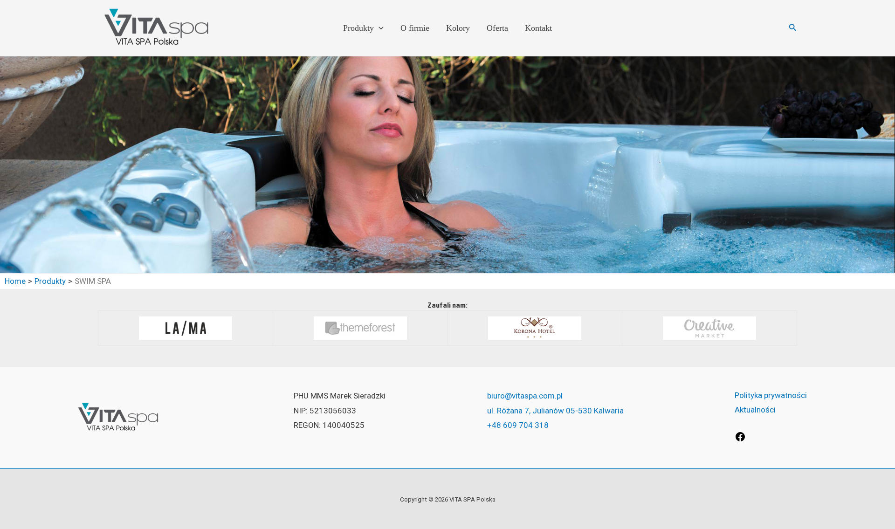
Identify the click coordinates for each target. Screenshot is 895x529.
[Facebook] (740, 439)
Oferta (497, 28)
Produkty (358, 28)
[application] (379, 28)
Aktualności (755, 409)
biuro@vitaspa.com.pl (525, 395)
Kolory (458, 28)
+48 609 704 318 (518, 425)
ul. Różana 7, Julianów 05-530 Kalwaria (555, 410)
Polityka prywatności (771, 395)
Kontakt (538, 28)
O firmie (414, 28)
